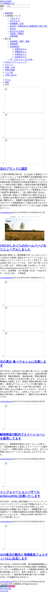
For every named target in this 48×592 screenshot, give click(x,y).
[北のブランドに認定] (24, 138)
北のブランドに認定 (13, 168)
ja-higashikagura (6, 212)
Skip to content (6, 1)
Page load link (5, 589)
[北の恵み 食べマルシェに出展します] (24, 330)
